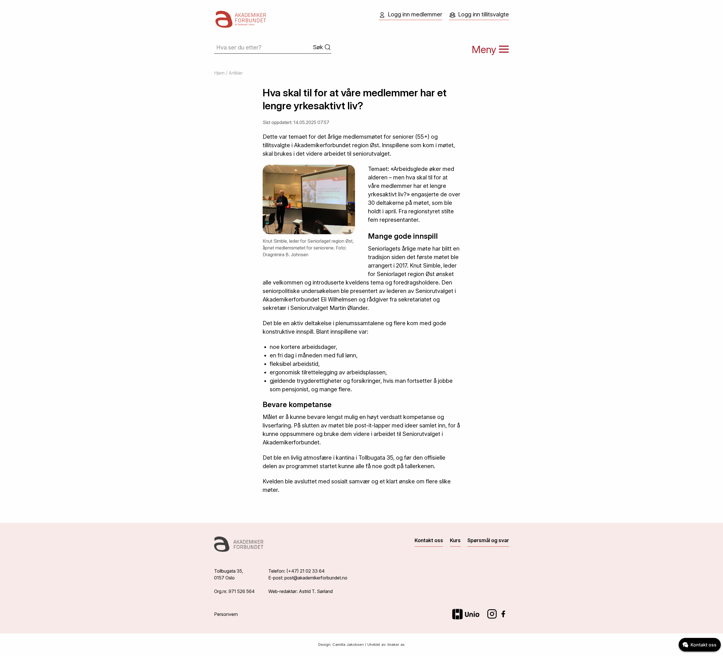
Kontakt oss (429, 540)
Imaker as (396, 644)
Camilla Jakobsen (348, 644)
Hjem (219, 73)
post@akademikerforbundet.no (315, 578)
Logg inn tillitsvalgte (483, 14)
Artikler (235, 73)
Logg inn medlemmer (415, 14)
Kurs (455, 540)
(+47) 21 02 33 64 (305, 571)
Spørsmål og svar (488, 540)
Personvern (226, 614)
